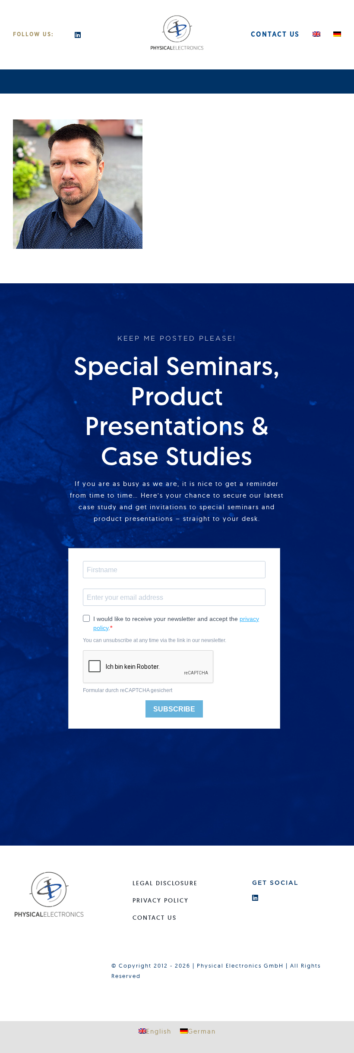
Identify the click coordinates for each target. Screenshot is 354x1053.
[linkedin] (78, 34)
